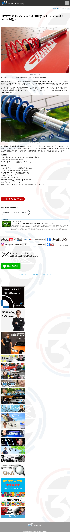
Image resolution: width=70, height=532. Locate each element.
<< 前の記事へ (23, 274)
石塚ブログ (56, 9)
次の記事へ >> (47, 274)
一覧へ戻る (35, 274)
